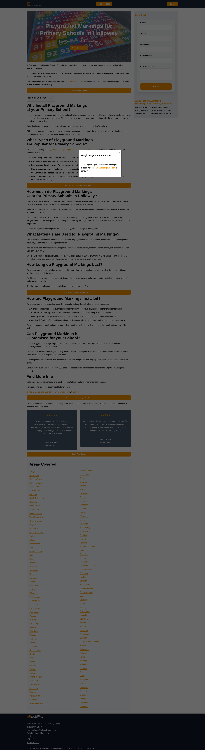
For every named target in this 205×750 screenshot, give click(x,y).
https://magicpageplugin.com (103, 168)
